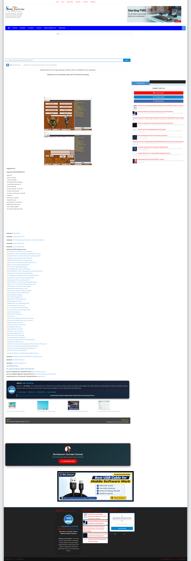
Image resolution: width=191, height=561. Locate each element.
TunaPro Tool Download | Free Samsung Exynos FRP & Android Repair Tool (155, 123)
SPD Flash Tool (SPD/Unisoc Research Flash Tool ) (21, 318)
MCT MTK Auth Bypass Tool (15, 297)
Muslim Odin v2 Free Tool (15, 301)
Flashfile (38, 28)
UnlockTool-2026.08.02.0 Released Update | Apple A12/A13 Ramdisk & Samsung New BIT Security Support (158, 118)
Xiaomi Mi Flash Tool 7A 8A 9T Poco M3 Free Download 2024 (24, 256)
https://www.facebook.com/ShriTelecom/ (45, 374)
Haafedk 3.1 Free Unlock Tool (15, 331)
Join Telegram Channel (159, 97)
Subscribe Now (122, 528)
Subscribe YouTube (159, 92)
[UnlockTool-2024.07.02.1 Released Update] (52, 405)
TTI (185, 559)
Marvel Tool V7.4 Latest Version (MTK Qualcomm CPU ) (22, 262)
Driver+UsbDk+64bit (18, 246)
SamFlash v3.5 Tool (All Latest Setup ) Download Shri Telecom (24, 253)
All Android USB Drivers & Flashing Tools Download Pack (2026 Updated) (155, 111)
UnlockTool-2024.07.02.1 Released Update (46, 411)
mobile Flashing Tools (50, 28)
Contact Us (85, 1)
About (62, 1)
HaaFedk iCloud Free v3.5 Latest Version (20, 260)
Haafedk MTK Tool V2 (18, 236)
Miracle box (62, 28)
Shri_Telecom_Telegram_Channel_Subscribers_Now (20, 369)
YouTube (15, 28)
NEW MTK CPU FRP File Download (17, 299)
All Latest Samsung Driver (20, 363)
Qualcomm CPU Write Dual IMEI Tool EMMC (19, 290)
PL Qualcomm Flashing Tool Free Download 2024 (23, 275)
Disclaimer (78, 1)
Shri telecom (162, 559)
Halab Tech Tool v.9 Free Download (17, 350)
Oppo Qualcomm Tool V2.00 (15, 322)
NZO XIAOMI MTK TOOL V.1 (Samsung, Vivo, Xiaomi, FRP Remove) (25, 271)
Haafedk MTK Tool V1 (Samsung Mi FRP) (18, 303)
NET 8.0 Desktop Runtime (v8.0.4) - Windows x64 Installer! (28, 240)
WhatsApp (93, 1)
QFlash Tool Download (14, 312)
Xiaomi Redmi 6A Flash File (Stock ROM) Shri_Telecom (151, 159)
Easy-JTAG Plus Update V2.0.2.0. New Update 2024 (21, 339)
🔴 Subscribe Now (67, 461)
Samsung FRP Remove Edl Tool (16, 333)
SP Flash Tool (11, 316)
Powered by (112, 533)
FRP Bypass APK (16, 233)
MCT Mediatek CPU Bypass (15, 295)
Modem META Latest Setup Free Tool (17, 288)
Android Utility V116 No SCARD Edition (18, 292)
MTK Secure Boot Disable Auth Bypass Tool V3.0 (18, 421)
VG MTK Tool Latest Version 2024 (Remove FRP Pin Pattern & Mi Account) (27, 344)
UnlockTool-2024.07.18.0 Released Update (15, 411)
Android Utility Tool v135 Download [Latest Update (109, 411)
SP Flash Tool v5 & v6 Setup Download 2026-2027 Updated (152, 129)
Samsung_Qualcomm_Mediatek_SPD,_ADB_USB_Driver (27, 356)
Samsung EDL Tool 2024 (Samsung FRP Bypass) (20, 273)
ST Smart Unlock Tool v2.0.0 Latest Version (19, 310)
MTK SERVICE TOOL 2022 (14, 327)
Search (126, 60)
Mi (8, 278)
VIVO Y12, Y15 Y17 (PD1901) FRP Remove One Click (21, 284)
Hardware (22, 28)
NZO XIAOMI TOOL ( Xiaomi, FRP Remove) (19, 269)
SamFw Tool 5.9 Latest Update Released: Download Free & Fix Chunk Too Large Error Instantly (160, 105)
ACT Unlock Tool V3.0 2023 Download (18, 307)
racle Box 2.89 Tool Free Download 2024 (21, 278)
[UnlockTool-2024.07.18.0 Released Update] (21, 405)
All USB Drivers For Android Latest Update (19, 286)
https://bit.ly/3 (41, 376)
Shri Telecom (14, 559)
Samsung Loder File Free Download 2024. (19, 280)
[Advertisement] (68, 86)
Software (30, 28)
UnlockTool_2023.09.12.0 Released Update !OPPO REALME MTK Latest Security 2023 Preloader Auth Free (158, 141)
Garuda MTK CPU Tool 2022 (15, 329)
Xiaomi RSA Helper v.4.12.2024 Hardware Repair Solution (23, 353)
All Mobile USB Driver (19, 360)
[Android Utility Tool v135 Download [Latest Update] (114, 405)
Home (57, 1)
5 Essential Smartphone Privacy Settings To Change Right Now (153, 147)
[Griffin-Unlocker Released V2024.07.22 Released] (83, 405)
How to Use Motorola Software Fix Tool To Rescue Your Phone (152, 135)
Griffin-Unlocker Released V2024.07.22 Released (78, 411)
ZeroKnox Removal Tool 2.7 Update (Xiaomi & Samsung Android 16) (154, 153)
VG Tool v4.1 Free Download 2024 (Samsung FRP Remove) (23, 346)
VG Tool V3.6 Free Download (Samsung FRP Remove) (21, 348)
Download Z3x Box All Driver (15, 342)
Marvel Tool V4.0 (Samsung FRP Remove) (18, 264)
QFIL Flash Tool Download (15, 314)
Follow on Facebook (159, 101)
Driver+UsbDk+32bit (18, 243)
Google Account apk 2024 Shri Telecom (20, 258)
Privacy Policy (70, 1)
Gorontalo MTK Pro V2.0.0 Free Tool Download (20, 251)
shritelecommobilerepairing (174, 559)
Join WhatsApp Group (12, 366)
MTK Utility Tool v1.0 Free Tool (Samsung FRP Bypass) (22, 282)
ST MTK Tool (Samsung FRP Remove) (17, 267)
